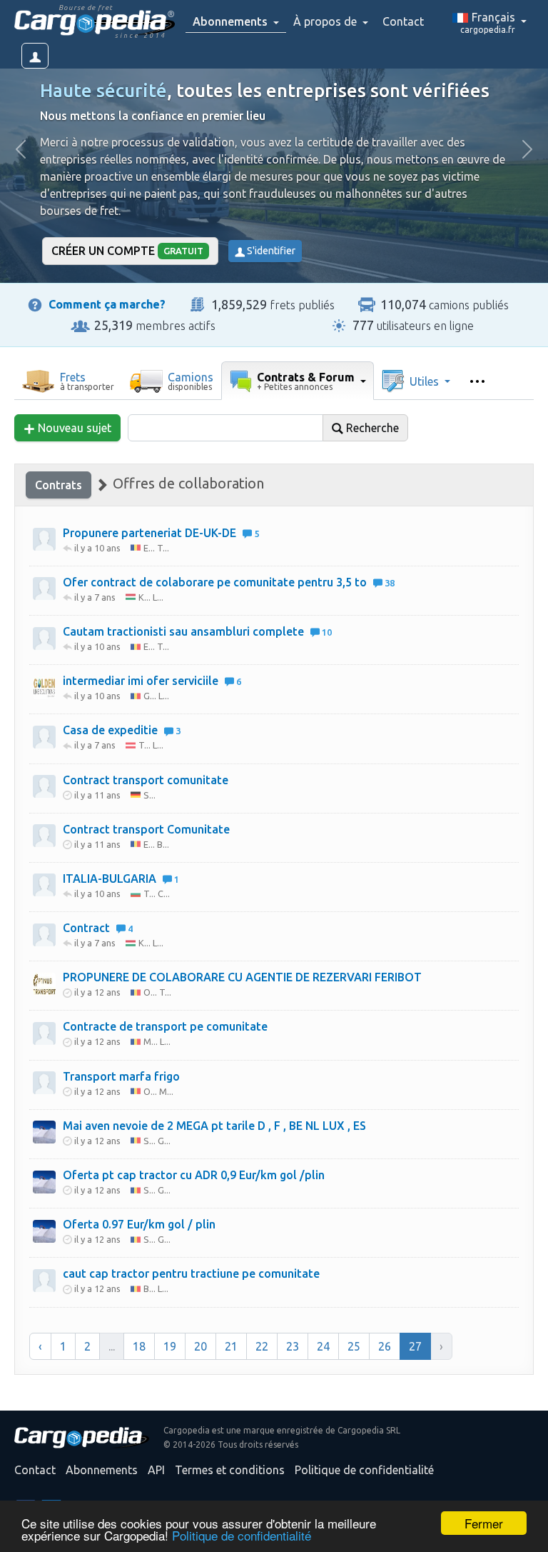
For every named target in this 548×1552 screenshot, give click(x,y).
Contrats (58, 485)
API (156, 1469)
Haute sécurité (103, 90)
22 (261, 1346)
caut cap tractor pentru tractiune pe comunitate (191, 1273)
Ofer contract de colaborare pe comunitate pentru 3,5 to (229, 582)
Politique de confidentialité (241, 1535)
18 (139, 1346)
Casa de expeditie (122, 730)
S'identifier (270, 250)
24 (323, 1346)
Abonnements (102, 1469)
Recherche (371, 427)
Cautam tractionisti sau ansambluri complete (197, 631)
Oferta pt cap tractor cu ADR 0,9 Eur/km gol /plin (194, 1174)
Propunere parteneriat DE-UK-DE (161, 532)
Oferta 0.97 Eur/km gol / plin (139, 1224)
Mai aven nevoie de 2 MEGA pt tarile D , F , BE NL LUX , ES (214, 1125)
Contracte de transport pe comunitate (165, 1026)
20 (200, 1346)
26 (384, 1346)
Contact (403, 21)
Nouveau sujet (73, 427)
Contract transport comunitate (145, 780)
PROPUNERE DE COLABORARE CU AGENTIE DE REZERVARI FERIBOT (242, 977)
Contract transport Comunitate (146, 829)
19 (169, 1346)
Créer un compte (127, 250)
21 (231, 1346)
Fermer (484, 1523)
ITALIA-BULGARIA (121, 878)
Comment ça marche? (107, 304)
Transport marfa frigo (121, 1076)
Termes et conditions (230, 1469)
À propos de (326, 21)
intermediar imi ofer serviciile (152, 680)
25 (353, 1346)
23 (292, 1346)
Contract (98, 927)
